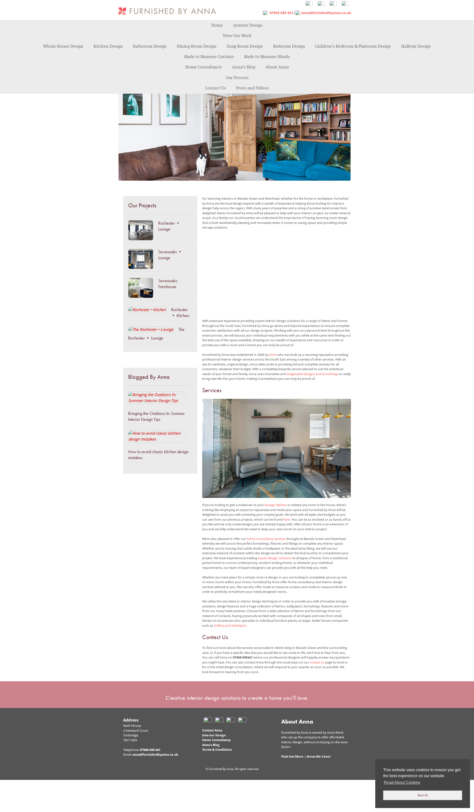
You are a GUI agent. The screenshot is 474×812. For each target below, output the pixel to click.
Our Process (237, 78)
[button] (210, 272)
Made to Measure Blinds (267, 57)
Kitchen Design (108, 46)
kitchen (281, 505)
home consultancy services (266, 539)
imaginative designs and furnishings (312, 374)
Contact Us (215, 88)
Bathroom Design (150, 46)
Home (217, 25)
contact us (317, 662)
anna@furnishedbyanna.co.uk (325, 13)
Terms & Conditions (217, 749)
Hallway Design (416, 46)
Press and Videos (252, 88)
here (286, 519)
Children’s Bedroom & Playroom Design (353, 46)
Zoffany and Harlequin (230, 625)
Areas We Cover (319, 756)
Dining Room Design (197, 46)
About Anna (277, 67)
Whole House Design (63, 46)
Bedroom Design (289, 46)
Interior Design (248, 25)
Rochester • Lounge (169, 226)
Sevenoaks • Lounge (170, 254)
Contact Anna (212, 730)
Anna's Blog (210, 745)
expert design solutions (275, 558)
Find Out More (292, 756)
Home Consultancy (203, 67)
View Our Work (237, 36)
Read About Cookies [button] (402, 782)
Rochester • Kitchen (180, 312)
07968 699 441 (280, 13)
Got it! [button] (422, 795)
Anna (273, 355)
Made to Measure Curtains (209, 57)
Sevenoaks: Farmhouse (168, 283)
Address (130, 720)
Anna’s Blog (243, 67)
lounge (270, 505)
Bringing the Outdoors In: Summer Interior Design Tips (156, 416)
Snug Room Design (245, 46)
